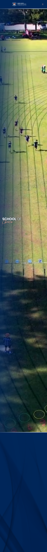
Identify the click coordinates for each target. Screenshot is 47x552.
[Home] (19, 4)
